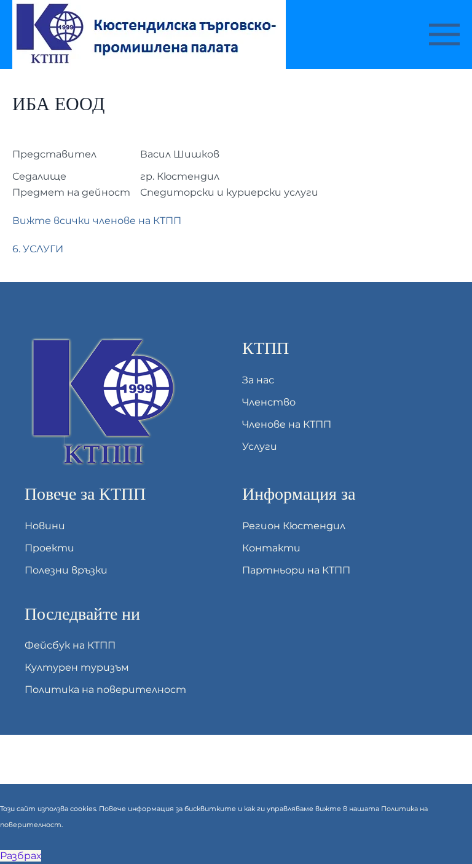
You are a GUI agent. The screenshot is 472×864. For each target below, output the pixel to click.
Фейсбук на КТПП (70, 645)
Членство (269, 402)
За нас (258, 380)
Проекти (49, 548)
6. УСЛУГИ (37, 249)
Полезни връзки (66, 570)
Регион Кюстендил (293, 526)
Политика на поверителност (105, 689)
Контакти (271, 548)
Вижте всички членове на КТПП (96, 220)
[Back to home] (150, 34)
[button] (444, 34)
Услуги (259, 446)
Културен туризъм (77, 667)
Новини (45, 526)
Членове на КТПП (286, 424)
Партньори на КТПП (296, 570)
